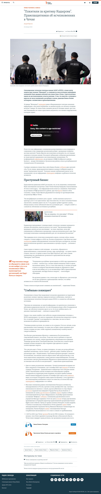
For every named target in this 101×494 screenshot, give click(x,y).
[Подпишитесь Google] (51, 479)
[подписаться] (81, 479)
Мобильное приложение (9, 479)
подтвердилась (30, 381)
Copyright (28, 488)
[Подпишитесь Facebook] (55, 479)
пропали (45, 414)
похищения (27, 241)
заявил (64, 405)
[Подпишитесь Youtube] (63, 479)
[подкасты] (89, 2)
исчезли (58, 399)
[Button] (60, 31)
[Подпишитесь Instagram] (70, 479)
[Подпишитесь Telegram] (66, 479)
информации (38, 159)
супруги (58, 393)
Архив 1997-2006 (6, 485)
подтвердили (51, 173)
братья (60, 191)
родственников (45, 393)
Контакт (4, 488)
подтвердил (42, 104)
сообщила (43, 397)
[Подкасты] (78, 479)
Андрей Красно (28, 23)
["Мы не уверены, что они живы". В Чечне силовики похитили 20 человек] (34, 216)
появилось (70, 375)
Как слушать (29, 479)
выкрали (65, 367)
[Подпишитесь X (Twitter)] (59, 479)
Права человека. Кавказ (32, 8)
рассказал (29, 391)
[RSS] (74, 479)
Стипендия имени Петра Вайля (11, 482)
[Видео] (85, 2)
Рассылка (28, 485)
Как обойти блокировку (33, 482)
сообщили (63, 167)
